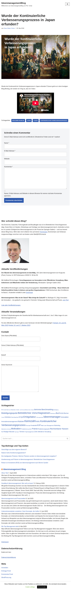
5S (2, 409)
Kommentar (8, 166)
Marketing (57, 425)
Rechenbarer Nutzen (59, 429)
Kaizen (36, 120)
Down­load (29, 292)
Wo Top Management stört (9, 526)
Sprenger (17, 431)
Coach (2, 417)
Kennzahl (30, 421)
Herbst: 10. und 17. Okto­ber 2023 (19, 325)
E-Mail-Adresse (9, 151)
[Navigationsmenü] (67, 4)
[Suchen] (67, 439)
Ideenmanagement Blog (14, 469)
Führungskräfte (39, 417)
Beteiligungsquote (9, 413)
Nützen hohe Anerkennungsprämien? (13, 453)
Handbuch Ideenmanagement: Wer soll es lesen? (17, 483)
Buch (58, 413)
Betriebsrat (53, 413)
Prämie (35, 429)
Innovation (65, 417)
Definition (8, 417)
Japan (29, 120)
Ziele (36, 431)
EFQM (21, 417)
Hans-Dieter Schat (9, 28)
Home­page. (44, 232)
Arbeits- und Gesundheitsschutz (23, 409)
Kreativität (34, 425)
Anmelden (4, 567)
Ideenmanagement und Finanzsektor (13, 498)
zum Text (66, 300)
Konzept (28, 425)
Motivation (16, 428)
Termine (22, 431)
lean (42, 425)
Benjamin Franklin (18, 120)
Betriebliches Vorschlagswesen (34, 413)
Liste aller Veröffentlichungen (11, 305)
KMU (38, 421)
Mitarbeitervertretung (6, 429)
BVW (62, 413)
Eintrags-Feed (6, 571)
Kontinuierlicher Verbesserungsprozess (53, 120)
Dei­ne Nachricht (6, 365)
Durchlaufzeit (14, 417)
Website (7, 158)
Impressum (5, 542)
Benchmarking (47, 409)
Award (32, 409)
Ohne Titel (4, 473)
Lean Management (49, 425)
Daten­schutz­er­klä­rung (8, 557)
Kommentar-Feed (7, 574)
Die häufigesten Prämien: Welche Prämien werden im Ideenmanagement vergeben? (29, 456)
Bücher (66, 413)
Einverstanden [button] (42, 587)
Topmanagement (29, 431)
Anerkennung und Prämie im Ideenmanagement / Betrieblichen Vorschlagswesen (28, 459)
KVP (39, 425)
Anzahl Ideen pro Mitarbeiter (9, 409)
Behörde (37, 409)
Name (6, 143)
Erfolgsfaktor (29, 417)
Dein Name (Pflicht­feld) (9, 335)
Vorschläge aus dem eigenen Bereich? (14, 449)
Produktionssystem (26, 429)
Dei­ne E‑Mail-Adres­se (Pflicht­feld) (12, 345)
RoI (2, 431)
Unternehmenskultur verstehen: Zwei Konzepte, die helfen (20, 511)
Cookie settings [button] (30, 587)
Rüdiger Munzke (9, 431)
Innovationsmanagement (9, 421)
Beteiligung (56, 409)
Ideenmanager (51, 416)
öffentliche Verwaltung (44, 431)
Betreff (3, 355)
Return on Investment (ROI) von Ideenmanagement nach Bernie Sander (24, 462)
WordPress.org (6, 577)
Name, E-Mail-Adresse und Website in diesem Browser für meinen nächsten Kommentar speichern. (33, 195)
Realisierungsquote (44, 429)
